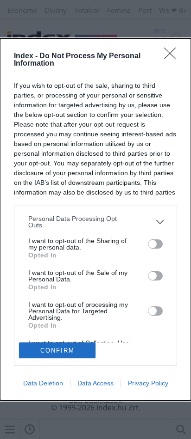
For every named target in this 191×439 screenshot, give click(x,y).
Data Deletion (43, 383)
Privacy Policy (148, 383)
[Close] (173, 56)
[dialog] (95, 219)
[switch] (155, 244)
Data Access (95, 383)
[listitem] (95, 221)
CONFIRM (57, 350)
